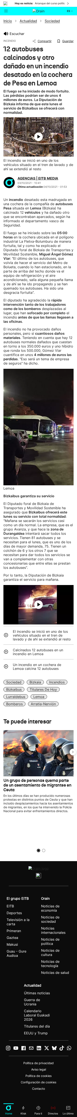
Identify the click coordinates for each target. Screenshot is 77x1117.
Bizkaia (35, 682)
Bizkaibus (14, 689)
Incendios (57, 682)
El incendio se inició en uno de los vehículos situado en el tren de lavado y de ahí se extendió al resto (42, 635)
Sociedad (13, 682)
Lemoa (38, 697)
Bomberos (14, 704)
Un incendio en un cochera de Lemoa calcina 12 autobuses (37, 667)
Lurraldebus (15, 697)
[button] (73, 752)
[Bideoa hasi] (38, 137)
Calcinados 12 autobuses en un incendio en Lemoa (38, 652)
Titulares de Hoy (43, 689)
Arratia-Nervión (43, 704)
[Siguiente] (68, 3)
